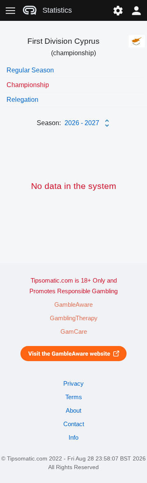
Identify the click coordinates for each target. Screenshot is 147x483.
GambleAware (73, 304)
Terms (73, 397)
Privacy (73, 383)
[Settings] (117, 10)
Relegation (22, 99)
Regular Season (30, 70)
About (73, 410)
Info (73, 437)
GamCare (73, 331)
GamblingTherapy (74, 318)
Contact (73, 424)
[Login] (136, 10)
